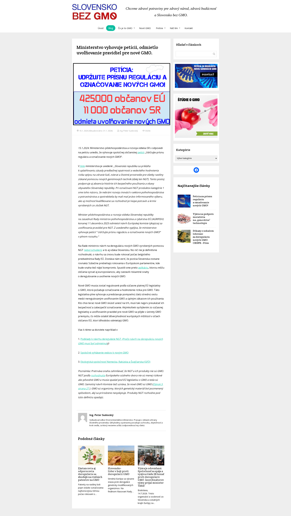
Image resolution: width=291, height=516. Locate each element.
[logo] (94, 12)
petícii (141, 152)
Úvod (100, 28)
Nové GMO (145, 28)
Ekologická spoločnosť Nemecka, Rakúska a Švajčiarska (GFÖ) (115, 361)
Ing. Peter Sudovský (129, 130)
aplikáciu (143, 267)
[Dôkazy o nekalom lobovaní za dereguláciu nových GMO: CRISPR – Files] (184, 236)
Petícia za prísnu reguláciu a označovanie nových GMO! (202, 201)
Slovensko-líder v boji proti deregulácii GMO (118, 471)
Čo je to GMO (125, 28)
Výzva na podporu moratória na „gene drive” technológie (203, 218)
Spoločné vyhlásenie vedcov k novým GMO (104, 352)
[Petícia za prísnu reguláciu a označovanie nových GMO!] (184, 201)
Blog (110, 28)
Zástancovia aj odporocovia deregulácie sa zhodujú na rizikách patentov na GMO (90, 474)
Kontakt (189, 28)
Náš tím (174, 28)
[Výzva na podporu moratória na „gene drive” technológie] (184, 218)
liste (82, 166)
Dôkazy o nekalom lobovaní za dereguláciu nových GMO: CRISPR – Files (203, 237)
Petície (159, 28)
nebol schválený (93, 250)
